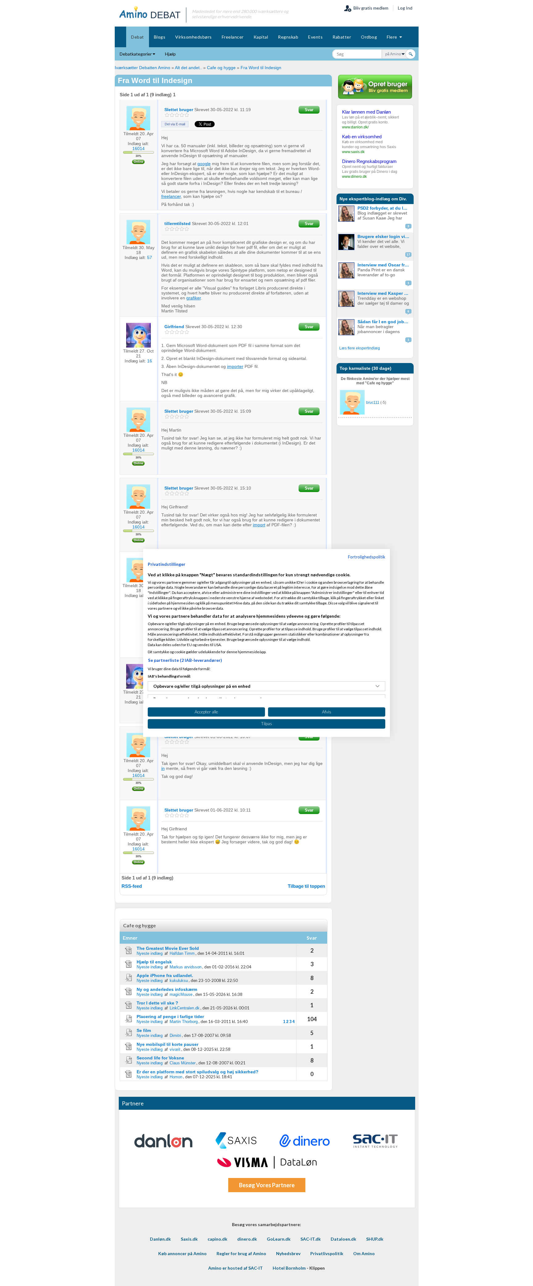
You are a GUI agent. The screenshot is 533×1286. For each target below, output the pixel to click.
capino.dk (217, 1239)
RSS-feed (132, 886)
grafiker (193, 297)
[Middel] (177, 115)
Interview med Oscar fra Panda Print (384, 264)
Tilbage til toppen (306, 886)
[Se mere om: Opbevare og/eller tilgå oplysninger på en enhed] (377, 686)
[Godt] (182, 115)
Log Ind (405, 7)
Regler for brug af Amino (241, 1253)
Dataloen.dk (343, 1239)
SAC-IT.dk (310, 1239)
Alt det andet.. (188, 67)
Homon (176, 1077)
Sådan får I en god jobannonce (384, 321)
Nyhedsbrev (288, 1253)
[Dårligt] (167, 115)
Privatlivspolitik (326, 1253)
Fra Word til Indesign (261, 67)
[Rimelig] (172, 115)
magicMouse (181, 994)
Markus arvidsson (185, 967)
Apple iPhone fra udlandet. (165, 975)
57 (149, 257)
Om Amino (364, 1253)
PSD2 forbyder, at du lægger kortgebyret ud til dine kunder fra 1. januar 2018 (384, 208)
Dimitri (175, 1035)
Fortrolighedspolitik (366, 556)
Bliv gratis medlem (370, 7)
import (259, 524)
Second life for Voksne (160, 1057)
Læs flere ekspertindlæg (359, 348)
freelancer (171, 196)
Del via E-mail (175, 124)
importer (235, 366)
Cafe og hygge (221, 67)
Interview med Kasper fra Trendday (384, 293)
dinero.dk (247, 1239)
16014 (138, 148)
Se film (144, 1030)
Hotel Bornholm (289, 1268)
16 (149, 360)
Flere (393, 37)
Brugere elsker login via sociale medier (384, 236)
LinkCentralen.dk (185, 1008)
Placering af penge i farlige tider (170, 1016)
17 (408, 254)
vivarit (175, 1049)
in (163, 768)
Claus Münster (183, 1063)
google (204, 163)
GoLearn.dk (279, 1239)
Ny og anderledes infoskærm (167, 989)
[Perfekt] (186, 115)
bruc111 (372, 402)
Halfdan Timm (182, 953)
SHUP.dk (374, 1239)
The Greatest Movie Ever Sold (168, 948)
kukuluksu (179, 980)
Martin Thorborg (184, 1021)
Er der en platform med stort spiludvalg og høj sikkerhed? (197, 1071)
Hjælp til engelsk (154, 961)
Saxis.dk (189, 1239)
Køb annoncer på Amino (182, 1253)
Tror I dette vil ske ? (157, 1002)
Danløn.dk (160, 1239)
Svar (309, 109)
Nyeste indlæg (150, 953)
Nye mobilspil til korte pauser (167, 1044)
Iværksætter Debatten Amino (142, 67)
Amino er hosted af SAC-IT (235, 1268)
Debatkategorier (136, 53)
